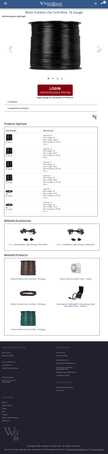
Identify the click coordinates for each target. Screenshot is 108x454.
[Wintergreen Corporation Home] (50, 3)
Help (3, 411)
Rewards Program (7, 405)
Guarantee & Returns (19, 108)
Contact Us (5, 415)
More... (46, 144)
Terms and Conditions (77, 449)
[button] (99, 49)
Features (13, 101)
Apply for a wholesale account (10, 418)
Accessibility (5, 421)
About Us (4, 402)
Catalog (4, 408)
